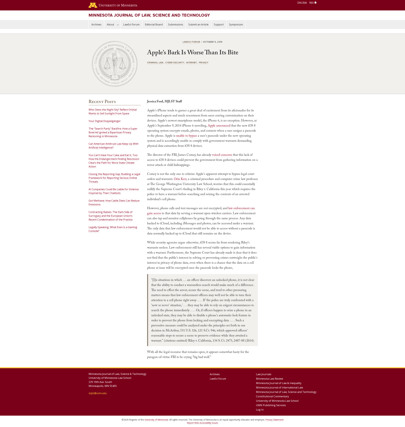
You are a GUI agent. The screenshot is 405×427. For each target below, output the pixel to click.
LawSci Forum (131, 24)
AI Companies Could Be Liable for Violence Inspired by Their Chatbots (114, 191)
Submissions (175, 24)
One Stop (302, 2)
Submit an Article (198, 24)
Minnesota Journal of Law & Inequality (278, 383)
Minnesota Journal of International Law (279, 387)
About (110, 24)
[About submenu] (117, 24)
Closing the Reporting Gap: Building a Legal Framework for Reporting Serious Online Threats (114, 177)
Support (219, 24)
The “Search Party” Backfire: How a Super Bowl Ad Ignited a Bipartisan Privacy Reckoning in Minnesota (113, 132)
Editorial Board (154, 24)
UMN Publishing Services (271, 405)
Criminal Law (155, 62)
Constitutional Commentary (272, 396)
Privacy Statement (275, 419)
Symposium (236, 24)
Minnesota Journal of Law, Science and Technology (149, 15)
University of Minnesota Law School (277, 401)
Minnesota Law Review (269, 378)
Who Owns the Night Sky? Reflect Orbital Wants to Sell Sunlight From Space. (113, 111)
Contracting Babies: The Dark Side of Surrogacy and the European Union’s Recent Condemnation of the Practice (111, 215)
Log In (260, 409)
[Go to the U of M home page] (113, 5)
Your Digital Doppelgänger (105, 121)
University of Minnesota (156, 419)
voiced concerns (222, 155)
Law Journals (263, 374)
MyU (311, 2)
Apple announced (219, 125)
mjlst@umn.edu (98, 393)
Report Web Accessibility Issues (202, 422)
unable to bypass (186, 135)
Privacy (204, 62)
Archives (96, 24)
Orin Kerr (180, 179)
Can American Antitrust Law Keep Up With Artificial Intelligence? (113, 145)
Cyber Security (174, 62)
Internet (191, 62)
